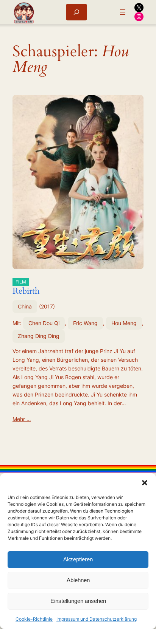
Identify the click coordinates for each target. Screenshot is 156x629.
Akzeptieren (78, 559)
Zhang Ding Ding (38, 336)
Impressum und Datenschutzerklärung (96, 619)
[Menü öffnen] (122, 12)
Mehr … (21, 419)
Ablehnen (78, 580)
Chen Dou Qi (43, 323)
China (25, 306)
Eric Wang (85, 323)
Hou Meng (124, 323)
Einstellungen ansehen (78, 601)
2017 (47, 306)
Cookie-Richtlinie (34, 619)
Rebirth (26, 288)
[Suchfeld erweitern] (76, 12)
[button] (144, 482)
